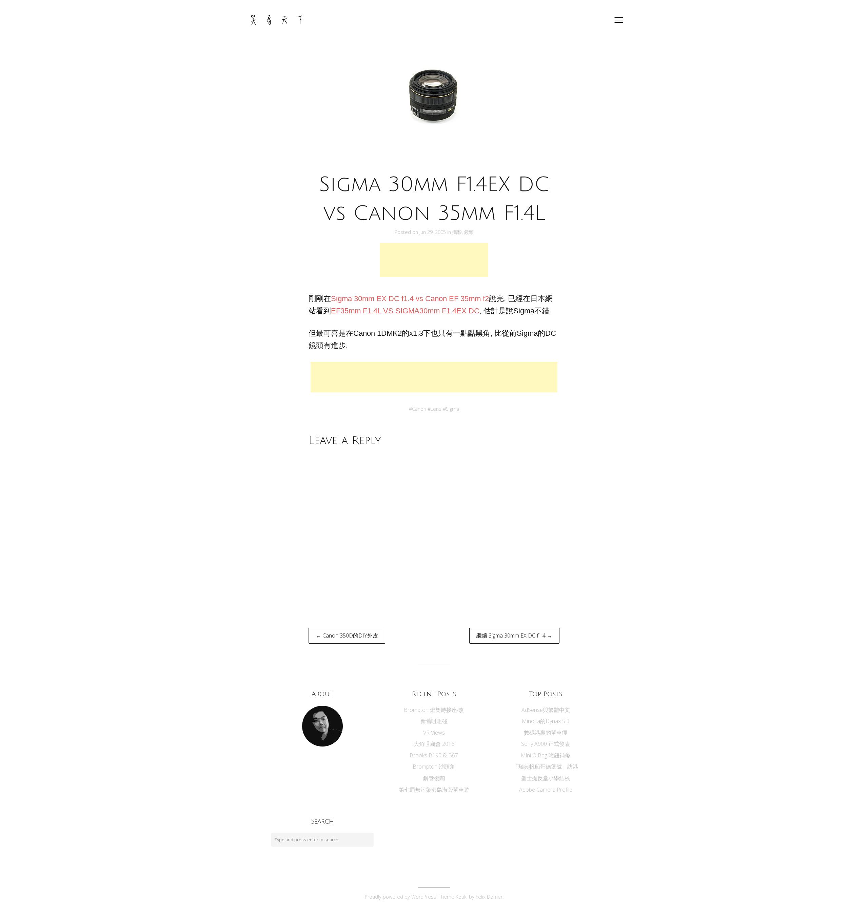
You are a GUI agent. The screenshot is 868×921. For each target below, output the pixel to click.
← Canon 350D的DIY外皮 (347, 635)
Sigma (452, 409)
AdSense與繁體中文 (545, 710)
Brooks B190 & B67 (434, 755)
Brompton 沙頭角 (434, 766)
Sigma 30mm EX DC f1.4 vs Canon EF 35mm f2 (410, 298)
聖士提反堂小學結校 (545, 778)
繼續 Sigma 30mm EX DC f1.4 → (514, 635)
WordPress (423, 897)
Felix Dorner (489, 897)
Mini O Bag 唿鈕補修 (545, 755)
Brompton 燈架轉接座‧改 (434, 710)
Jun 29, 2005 (433, 232)
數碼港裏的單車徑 (545, 732)
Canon (419, 409)
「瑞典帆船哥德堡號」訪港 (545, 766)
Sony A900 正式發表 (545, 744)
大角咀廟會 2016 (434, 744)
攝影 (457, 232)
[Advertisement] (434, 260)
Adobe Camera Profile (545, 789)
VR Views (434, 732)
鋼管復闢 (434, 778)
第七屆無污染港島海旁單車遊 (434, 789)
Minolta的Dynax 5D (545, 721)
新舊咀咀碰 (434, 721)
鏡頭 (469, 232)
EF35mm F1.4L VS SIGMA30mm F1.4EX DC (405, 311)
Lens (436, 409)
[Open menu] (618, 20)
